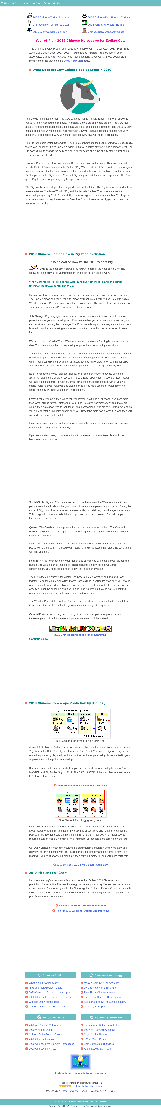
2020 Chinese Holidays (42, 1039)
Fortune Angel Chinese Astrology (102, 1025)
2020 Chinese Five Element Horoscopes (51, 997)
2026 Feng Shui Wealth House (106, 24)
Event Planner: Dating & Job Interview (105, 1001)
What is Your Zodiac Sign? (44, 983)
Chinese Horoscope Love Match (47, 1006)
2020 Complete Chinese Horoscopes (49, 992)
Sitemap (102, 1102)
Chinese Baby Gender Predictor (106, 31)
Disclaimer (83, 1102)
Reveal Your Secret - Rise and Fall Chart (82, 905)
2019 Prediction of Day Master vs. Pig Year (82, 785)
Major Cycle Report (94, 1006)
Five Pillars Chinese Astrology (101, 992)
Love (28, 3)
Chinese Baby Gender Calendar (47, 1034)
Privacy (93, 1102)
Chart (38, 3)
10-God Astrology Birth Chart (100, 987)
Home (7, 3)
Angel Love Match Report (98, 1048)
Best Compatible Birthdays (99, 1044)
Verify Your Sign (73, 60)
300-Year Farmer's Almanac (99, 1030)
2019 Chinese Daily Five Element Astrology (82, 865)
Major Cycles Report (95, 1034)
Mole (58, 3)
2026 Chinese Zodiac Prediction (52, 17)
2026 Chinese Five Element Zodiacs (109, 17)
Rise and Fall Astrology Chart (45, 987)
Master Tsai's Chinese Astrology (101, 983)
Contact (72, 1102)
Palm (48, 3)
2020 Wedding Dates (41, 1030)
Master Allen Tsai (69, 1091)
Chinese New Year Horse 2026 (51, 24)
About (64, 1102)
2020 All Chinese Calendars (45, 1025)
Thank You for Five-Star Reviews (86, 1086)
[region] (80, 227)
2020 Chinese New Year (42, 1048)
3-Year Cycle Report (95, 1039)
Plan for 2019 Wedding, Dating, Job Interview (82, 910)
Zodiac (17, 3)
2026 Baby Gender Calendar (50, 31)
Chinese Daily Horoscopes (44, 1001)
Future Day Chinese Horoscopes (102, 997)
